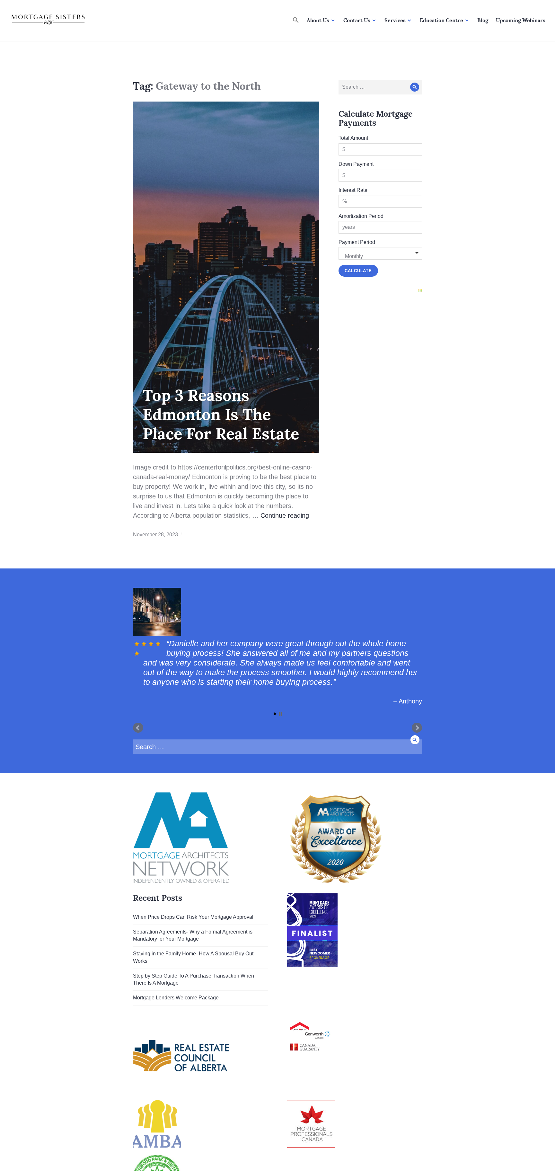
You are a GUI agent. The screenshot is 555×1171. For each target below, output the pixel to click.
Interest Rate (353, 190)
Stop (280, 733)
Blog (482, 20)
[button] (296, 20)
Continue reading (284, 515)
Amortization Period (361, 216)
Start (275, 733)
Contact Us (356, 20)
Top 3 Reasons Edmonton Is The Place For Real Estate (221, 414)
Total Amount (353, 138)
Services (395, 20)
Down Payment (356, 164)
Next (417, 747)
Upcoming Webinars (520, 20)
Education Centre (441, 20)
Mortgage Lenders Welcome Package (176, 1017)
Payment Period (357, 242)
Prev (138, 747)
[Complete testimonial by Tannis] (277, 612)
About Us (318, 20)
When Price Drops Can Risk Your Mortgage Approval (193, 936)
